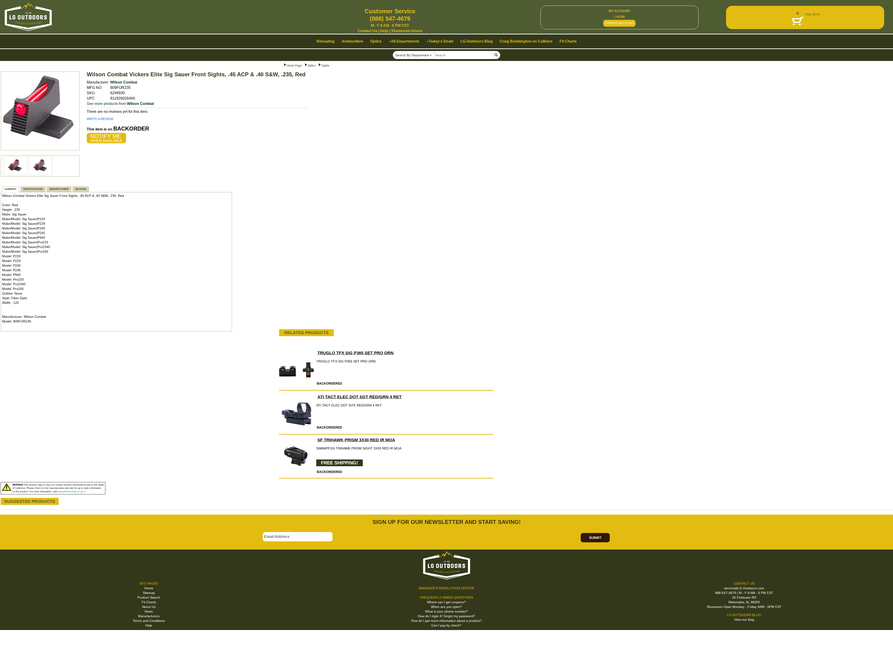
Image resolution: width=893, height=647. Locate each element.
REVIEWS (80, 189)
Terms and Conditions (149, 621)
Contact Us (367, 31)
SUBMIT (595, 538)
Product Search (148, 597)
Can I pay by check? (446, 625)
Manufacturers (149, 616)
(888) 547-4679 (390, 18)
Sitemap (149, 593)
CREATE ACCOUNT (619, 23)
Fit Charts (149, 602)
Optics (312, 65)
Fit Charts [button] (568, 41)
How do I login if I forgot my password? (446, 616)
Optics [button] (376, 41)
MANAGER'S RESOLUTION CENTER (446, 588)
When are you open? (446, 607)
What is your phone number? (446, 611)
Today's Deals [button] (441, 41)
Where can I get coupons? (446, 602)
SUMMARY (11, 189)
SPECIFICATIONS (33, 189)
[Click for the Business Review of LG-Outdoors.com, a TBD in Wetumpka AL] (9, 638)
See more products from (120, 104)
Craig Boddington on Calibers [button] (526, 41)
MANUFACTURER (59, 189)
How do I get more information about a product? (446, 621)
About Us (149, 607)
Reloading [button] (326, 41)
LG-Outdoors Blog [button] (476, 41)
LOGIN (619, 17)
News (149, 611)
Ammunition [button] (352, 41)
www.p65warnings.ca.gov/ (71, 491)
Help (384, 31)
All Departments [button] (405, 41)
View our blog (744, 619)
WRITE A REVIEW (100, 119)
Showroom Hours (406, 31)
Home (148, 588)
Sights (325, 65)
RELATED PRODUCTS (306, 332)
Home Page (294, 65)
